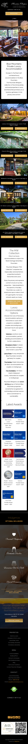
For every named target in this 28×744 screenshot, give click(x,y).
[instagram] (11, 717)
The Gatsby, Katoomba (14, 642)
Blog (14, 662)
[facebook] (9, 717)
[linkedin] (16, 717)
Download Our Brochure (14, 302)
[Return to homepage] (14, 4)
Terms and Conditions (14, 664)
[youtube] (19, 717)
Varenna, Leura (14, 636)
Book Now (21, 128)
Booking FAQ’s (14, 655)
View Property (7, 128)
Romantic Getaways (14, 658)
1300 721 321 (17, 9)
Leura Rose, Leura (14, 640)
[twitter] (14, 717)
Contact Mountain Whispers (14, 667)
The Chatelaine (11, 371)
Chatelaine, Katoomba (14, 645)
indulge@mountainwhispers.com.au (15, 681)
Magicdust (16, 741)
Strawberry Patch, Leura (14, 638)
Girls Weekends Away (14, 660)
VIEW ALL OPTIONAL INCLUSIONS (14, 592)
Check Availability (14, 653)
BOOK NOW (14, 13)
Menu (14, 18)
